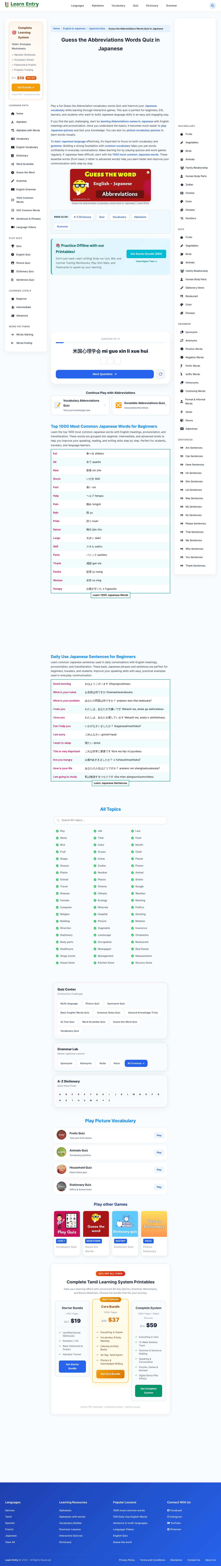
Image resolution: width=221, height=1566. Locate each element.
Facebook (176, 1510)
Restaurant (142, 941)
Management (105, 955)
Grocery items (143, 962)
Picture (102, 921)
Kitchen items (106, 962)
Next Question (102, 374)
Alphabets (98, 5)
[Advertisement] (110, 78)
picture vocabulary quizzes (143, 130)
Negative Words (195, 357)
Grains (139, 879)
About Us (210, 1560)
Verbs (102, 1063)
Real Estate (142, 948)
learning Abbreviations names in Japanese (127, 121)
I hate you (59, 709)
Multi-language (69, 1003)
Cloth (138, 851)
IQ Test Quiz (67, 1021)
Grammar (171, 5)
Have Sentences (195, 464)
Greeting (140, 914)
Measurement (143, 955)
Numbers (191, 218)
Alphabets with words (72, 1516)
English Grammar (26, 189)
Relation (140, 921)
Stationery (66, 935)
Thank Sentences (195, 565)
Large (56, 538)
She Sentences (194, 481)
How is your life (62, 768)
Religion (65, 914)
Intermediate (23, 307)
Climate (102, 893)
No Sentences (194, 515)
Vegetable (104, 928)
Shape (64, 858)
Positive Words (194, 349)
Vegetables (192, 142)
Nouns (189, 420)
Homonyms (192, 382)
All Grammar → (136, 1063)
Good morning (62, 683)
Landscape (104, 935)
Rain (55, 512)
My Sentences (194, 506)
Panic (56, 554)
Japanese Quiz (97, 28)
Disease (65, 893)
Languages (77, 5)
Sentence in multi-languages (130, 1523)
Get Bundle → (25, 87)
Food (138, 837)
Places (102, 879)
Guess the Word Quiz (125, 1021)
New (56, 470)
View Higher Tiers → (146, 261)
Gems (63, 837)
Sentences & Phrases (28, 218)
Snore (56, 478)
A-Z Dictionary (82, 216)
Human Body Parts (196, 176)
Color (101, 844)
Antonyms (86, 1063)
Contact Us (194, 1560)
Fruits (189, 134)
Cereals (64, 900)
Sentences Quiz (25, 279)
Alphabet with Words (28, 130)
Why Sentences (194, 548)
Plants (64, 872)
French (9, 1529)
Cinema (102, 886)
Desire (57, 571)
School (64, 879)
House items (67, 962)
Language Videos (26, 227)
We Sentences (194, 540)
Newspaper (104, 948)
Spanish (10, 1523)
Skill (55, 546)
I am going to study (65, 776)
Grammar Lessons (70, 1529)
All (54, 461)
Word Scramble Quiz (93, 1021)
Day (62, 830)
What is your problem (66, 700)
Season (64, 865)
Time (101, 837)
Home (19, 113)
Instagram (175, 1516)
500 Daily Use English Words (130, 1516)
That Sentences (195, 532)
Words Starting (24, 334)
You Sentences (194, 557)
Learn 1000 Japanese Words (110, 595)
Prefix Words (193, 365)
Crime (101, 858)
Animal (139, 872)
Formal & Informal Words (195, 401)
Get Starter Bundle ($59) (146, 253)
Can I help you (62, 726)
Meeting (140, 900)
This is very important (66, 751)
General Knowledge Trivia (143, 1012)
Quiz (135, 5)
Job (100, 830)
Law (137, 830)
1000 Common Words (24, 199)
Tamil (8, 1516)
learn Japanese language (70, 141)
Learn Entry (11, 1560)
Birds (189, 150)
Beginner (21, 298)
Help (56, 495)
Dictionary (152, 5)
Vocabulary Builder (70, 1523)
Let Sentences (194, 489)
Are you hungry (62, 759)
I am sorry (59, 734)
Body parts (66, 941)
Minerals (103, 907)
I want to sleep (62, 742)
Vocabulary (118, 5)
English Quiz (23, 254)
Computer (66, 907)
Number (102, 872)
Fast (55, 487)
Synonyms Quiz (116, 1003)
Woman (57, 580)
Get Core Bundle (110, 1374)
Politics (139, 907)
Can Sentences (194, 456)
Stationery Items (195, 287)
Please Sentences (196, 523)
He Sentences (194, 473)
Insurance (141, 928)
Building (65, 921)
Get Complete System (149, 1390)
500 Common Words (28, 210)
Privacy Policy (127, 1560)
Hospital (103, 914)
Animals (190, 159)
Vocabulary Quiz (70, 1030)
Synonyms (66, 1063)
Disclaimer (176, 1560)
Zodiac (102, 865)
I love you (59, 717)
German (10, 1510)
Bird (62, 844)
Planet (139, 858)
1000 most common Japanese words (135, 154)
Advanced (22, 315)
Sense (57, 529)
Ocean (102, 851)
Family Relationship (197, 167)
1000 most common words (129, 1510)
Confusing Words (195, 391)
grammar (56, 145)
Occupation (105, 941)
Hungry (57, 588)
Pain (55, 504)
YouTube (175, 1523)
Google (139, 886)
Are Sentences (194, 447)
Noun (117, 1063)
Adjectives (192, 428)
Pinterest (175, 1529)
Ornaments (142, 935)
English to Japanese (74, 28)
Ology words (67, 955)
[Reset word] (160, 374)
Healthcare (66, 948)
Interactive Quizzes (71, 1535)
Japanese (11, 1535)
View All (10, 1542)
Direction (65, 928)
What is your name (64, 692)
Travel (64, 886)
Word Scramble (25, 164)
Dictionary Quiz (25, 271)
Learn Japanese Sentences (110, 783)
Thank (57, 563)
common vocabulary (117, 145)
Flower (139, 865)
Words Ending (24, 343)
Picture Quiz (23, 263)
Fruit (63, 851)
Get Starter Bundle (72, 1366)
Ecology (102, 900)
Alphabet (21, 122)
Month (139, 844)
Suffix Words (193, 374)
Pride (56, 521)
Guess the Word (25, 172)
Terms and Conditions (152, 1560)
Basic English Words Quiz (75, 1012)
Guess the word (122, 1542)
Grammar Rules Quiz (108, 1012)
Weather (140, 893)
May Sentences (194, 498)
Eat (55, 453)
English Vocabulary (27, 147)
